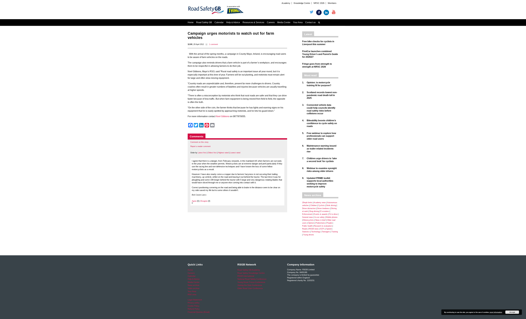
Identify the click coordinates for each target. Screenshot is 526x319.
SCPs (322, 229)
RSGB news (313, 229)
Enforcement (307, 214)
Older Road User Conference (250, 288)
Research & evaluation (323, 226)
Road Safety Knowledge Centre (251, 273)
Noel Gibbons (222, 116)
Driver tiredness (323, 208)
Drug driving (314, 211)
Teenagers (326, 232)
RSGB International (245, 276)
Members (332, 3)
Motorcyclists (308, 220)
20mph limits (307, 202)
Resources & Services (253, 22)
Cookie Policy (193, 306)
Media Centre (283, 22)
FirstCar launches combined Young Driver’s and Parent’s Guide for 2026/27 (320, 54)
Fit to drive (333, 214)
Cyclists (321, 205)
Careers (271, 22)
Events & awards (320, 214)
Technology (315, 232)
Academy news (320, 202)
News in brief (320, 220)
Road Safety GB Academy (248, 270)
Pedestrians (320, 223)
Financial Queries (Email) (199, 312)
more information (496, 312)
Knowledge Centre (302, 3)
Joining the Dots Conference (249, 285)
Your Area (298, 22)
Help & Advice (233, 22)
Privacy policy (193, 303)
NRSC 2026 (319, 3)
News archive (193, 285)
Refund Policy (194, 309)
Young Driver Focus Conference (251, 282)
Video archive (193, 288)
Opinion (311, 223)
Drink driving (331, 205)
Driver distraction (309, 208)
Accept (512, 312)
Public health (307, 226)
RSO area (192, 294)
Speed (328, 229)
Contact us (310, 22)
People (329, 223)
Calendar (219, 22)
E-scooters (324, 211)
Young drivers (308, 235)
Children (313, 205)
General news (307, 217)
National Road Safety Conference (251, 279)
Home (191, 22)
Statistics (306, 232)
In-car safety (320, 217)
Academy (286, 3)
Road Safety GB (204, 22)
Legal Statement (195, 300)
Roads (304, 229)
